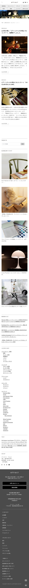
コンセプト (4, 517)
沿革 (3, 520)
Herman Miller (6, 393)
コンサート (6, 386)
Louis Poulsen (6, 401)
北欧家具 (19, 445)
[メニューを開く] (27, 2)
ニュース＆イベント (6, 530)
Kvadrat (5, 409)
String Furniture (7, 419)
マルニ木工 (6, 420)
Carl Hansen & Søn (8, 396)
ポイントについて (6, 561)
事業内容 (4, 522)
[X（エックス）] (4, 464)
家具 (4, 8)
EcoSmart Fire (6, 407)
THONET (5, 428)
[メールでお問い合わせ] (25, 579)
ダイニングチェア (20, 442)
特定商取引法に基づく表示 (7, 563)
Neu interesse (8, 415)
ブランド (18, 6)
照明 (11, 8)
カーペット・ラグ (7, 372)
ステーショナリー (7, 369)
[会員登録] (23, 2)
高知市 (7, 447)
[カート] (25, 2)
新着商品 (4, 6)
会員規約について (6, 573)
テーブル (11, 443)
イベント (5, 388)
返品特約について (6, 571)
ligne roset (5, 406)
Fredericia (5, 412)
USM (4, 399)
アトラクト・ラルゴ (19, 440)
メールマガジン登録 (6, 576)
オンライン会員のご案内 (7, 578)
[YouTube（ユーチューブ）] (9, 464)
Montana (5, 410)
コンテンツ (4, 391)
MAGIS (5, 425)
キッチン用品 (6, 368)
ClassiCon (5, 430)
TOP (2, 22)
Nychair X (5, 427)
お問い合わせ (25, 8)
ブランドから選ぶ (6, 550)
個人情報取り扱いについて (7, 568)
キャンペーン (11, 6)
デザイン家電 (6, 366)
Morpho (5, 414)
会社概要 (4, 515)
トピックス (13, 22)
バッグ (4, 378)
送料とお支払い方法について (8, 566)
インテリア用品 (7, 371)
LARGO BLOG (7, 22)
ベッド (4, 359)
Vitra (4, 402)
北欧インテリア (13, 445)
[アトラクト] (14, 472)
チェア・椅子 (6, 354)
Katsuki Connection (8, 422)
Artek (4, 404)
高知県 (10, 447)
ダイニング (13, 442)
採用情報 (4, 527)
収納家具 (5, 356)
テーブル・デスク (7, 361)
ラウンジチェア (17, 443)
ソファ (4, 358)
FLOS (4, 394)
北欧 (9, 445)
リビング (22, 443)
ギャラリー (6, 384)
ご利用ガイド (5, 558)
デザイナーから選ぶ (6, 553)
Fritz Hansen (6, 397)
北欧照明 (24, 445)
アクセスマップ (5, 532)
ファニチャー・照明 (6, 351)
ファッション (5, 376)
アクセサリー (6, 379)
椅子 (5, 447)
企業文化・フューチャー (7, 525)
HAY (4, 424)
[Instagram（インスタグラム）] (6, 464)
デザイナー (25, 6)
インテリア (18, 8)
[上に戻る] (25, 584)
